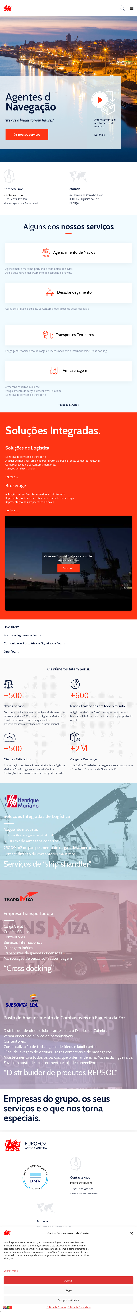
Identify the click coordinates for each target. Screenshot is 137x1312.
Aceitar (68, 1280)
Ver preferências (68, 1300)
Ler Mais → (101, 134)
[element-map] (78, 180)
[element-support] (9, 182)
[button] (131, 1233)
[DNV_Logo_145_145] (35, 1189)
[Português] (9, 1307)
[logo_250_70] (26, 1150)
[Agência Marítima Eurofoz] (8, 8)
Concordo (68, 568)
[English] (5, 1307)
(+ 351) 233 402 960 (15, 199)
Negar (68, 1290)
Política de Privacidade (79, 1307)
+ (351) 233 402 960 (81, 1189)
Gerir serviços (11, 1270)
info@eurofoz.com (14, 195)
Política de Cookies (56, 1307)
